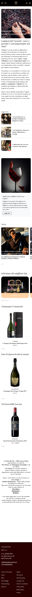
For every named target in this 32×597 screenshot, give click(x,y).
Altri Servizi (20, 575)
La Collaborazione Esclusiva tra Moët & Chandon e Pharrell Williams (13, 257)
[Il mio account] (26, 3)
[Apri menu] (1, 3)
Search (18, 572)
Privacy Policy (20, 587)
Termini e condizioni (22, 584)
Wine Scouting (5, 584)
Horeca (19, 592)
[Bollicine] (15, 287)
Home (2, 575)
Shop (2, 578)
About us (3, 587)
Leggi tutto (7, 213)
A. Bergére (15, 341)
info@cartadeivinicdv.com (9, 562)
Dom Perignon (15, 389)
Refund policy (20, 590)
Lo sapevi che (20, 581)
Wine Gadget (4, 581)
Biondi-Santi (15, 439)
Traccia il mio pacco (6, 572)
